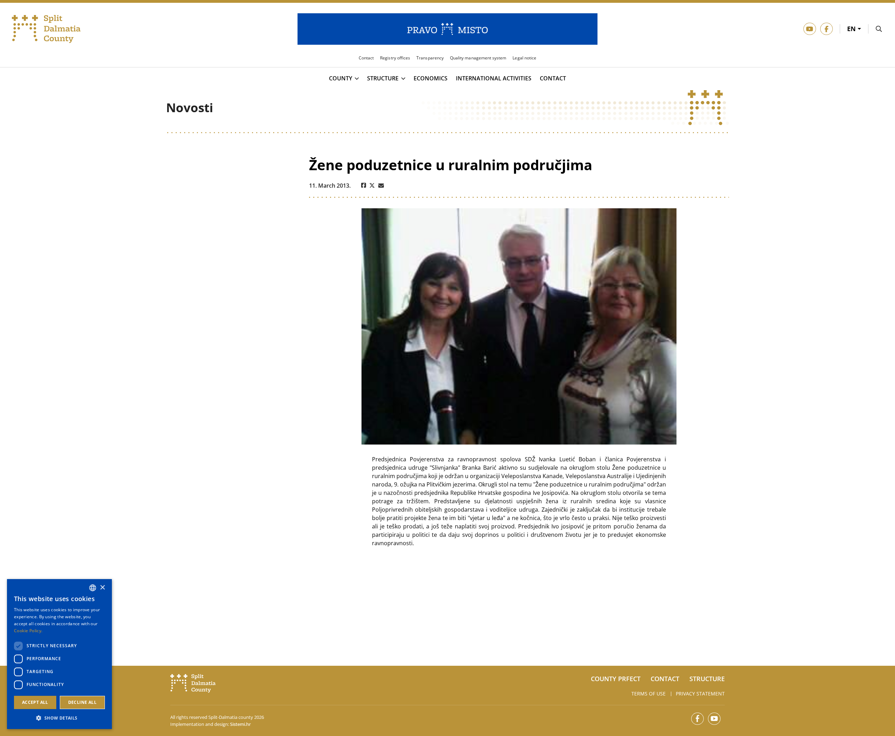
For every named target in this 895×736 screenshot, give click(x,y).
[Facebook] (363, 185)
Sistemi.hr (240, 724)
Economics (431, 78)
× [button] (102, 587)
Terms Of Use (648, 693)
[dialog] (59, 654)
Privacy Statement (700, 693)
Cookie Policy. (28, 631)
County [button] (340, 78)
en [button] (852, 28)
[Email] (381, 185)
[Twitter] (372, 185)
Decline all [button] (82, 702)
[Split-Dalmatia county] (46, 29)
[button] (59, 718)
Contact (553, 78)
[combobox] (92, 587)
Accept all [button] (35, 702)
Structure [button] (383, 78)
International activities (493, 78)
